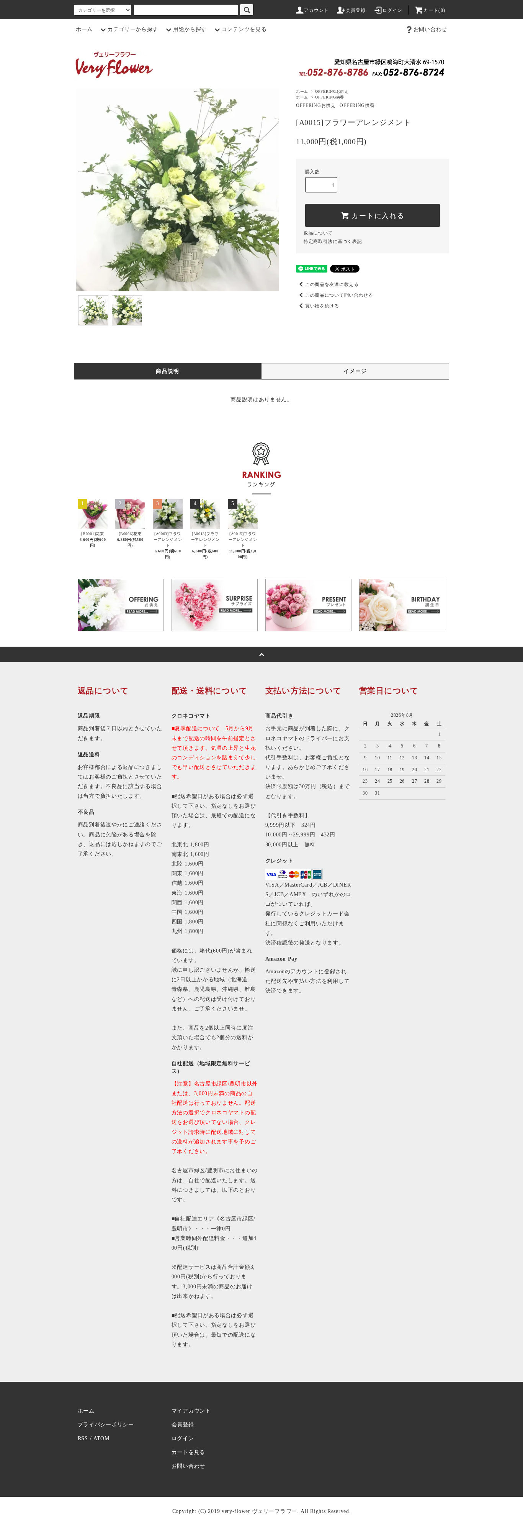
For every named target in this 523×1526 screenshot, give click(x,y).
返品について (318, 233)
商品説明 (168, 371)
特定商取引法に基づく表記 (333, 241)
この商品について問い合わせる (339, 295)
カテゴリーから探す (133, 29)
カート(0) (434, 10)
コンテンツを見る (244, 29)
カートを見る (188, 1452)
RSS (83, 1438)
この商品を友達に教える (332, 284)
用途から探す (190, 29)
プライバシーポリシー (106, 1424)
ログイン (392, 10)
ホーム (84, 29)
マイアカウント (191, 1411)
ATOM (101, 1438)
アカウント (316, 10)
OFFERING (331, 91)
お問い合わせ (430, 29)
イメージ (355, 371)
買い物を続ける (322, 306)
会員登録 (356, 10)
